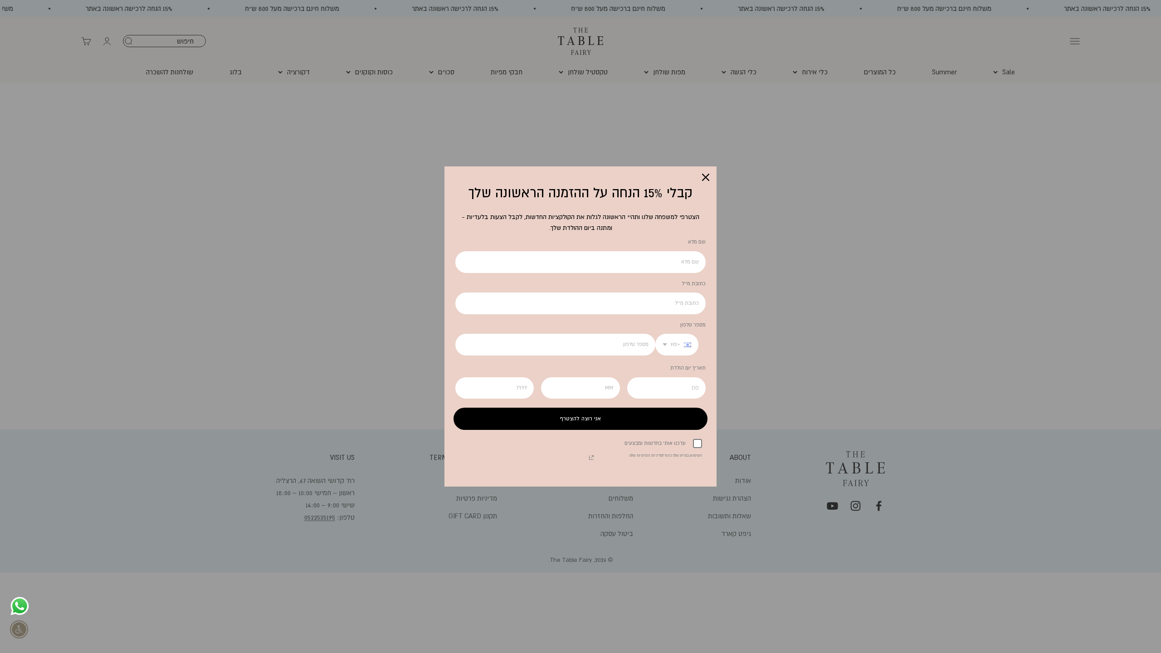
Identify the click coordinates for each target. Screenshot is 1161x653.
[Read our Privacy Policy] (591, 457)
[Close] (706, 177)
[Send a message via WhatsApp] (19, 606)
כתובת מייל (694, 283)
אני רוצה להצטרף (580, 418)
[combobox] (676, 345)
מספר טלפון (693, 324)
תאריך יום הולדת (688, 367)
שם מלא (697, 241)
